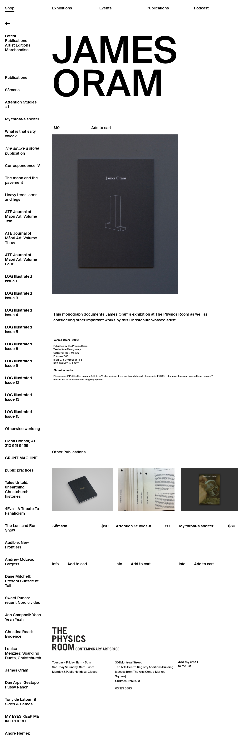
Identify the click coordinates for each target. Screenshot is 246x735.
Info (55, 564)
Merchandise (17, 50)
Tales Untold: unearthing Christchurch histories (16, 489)
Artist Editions (17, 45)
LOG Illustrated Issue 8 (18, 346)
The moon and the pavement (21, 180)
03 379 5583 (123, 688)
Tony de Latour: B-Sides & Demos (21, 701)
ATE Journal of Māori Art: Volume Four (21, 259)
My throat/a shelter (22, 119)
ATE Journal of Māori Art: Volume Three (21, 238)
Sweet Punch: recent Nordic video (22, 600)
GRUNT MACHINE (21, 458)
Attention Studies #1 (21, 104)
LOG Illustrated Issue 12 (18, 380)
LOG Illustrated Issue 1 (18, 278)
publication (22, 151)
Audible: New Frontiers (17, 544)
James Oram (16, 670)
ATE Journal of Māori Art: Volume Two (21, 216)
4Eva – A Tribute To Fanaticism (22, 511)
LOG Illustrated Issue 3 (18, 295)
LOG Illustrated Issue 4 (18, 312)
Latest (10, 36)
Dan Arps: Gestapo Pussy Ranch (22, 684)
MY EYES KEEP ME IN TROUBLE (22, 718)
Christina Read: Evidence (19, 634)
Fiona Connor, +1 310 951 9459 (20, 443)
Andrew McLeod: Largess (20, 561)
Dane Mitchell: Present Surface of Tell (21, 581)
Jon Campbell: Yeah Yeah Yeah (23, 617)
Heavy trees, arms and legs (21, 197)
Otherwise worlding (22, 428)
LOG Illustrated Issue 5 (18, 329)
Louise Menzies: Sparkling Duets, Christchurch (23, 653)
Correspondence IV (22, 165)
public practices (19, 470)
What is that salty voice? (20, 133)
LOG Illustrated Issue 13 (18, 397)
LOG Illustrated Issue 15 (18, 414)
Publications (16, 40)
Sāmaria (12, 90)
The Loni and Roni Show (21, 527)
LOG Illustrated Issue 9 (18, 363)
